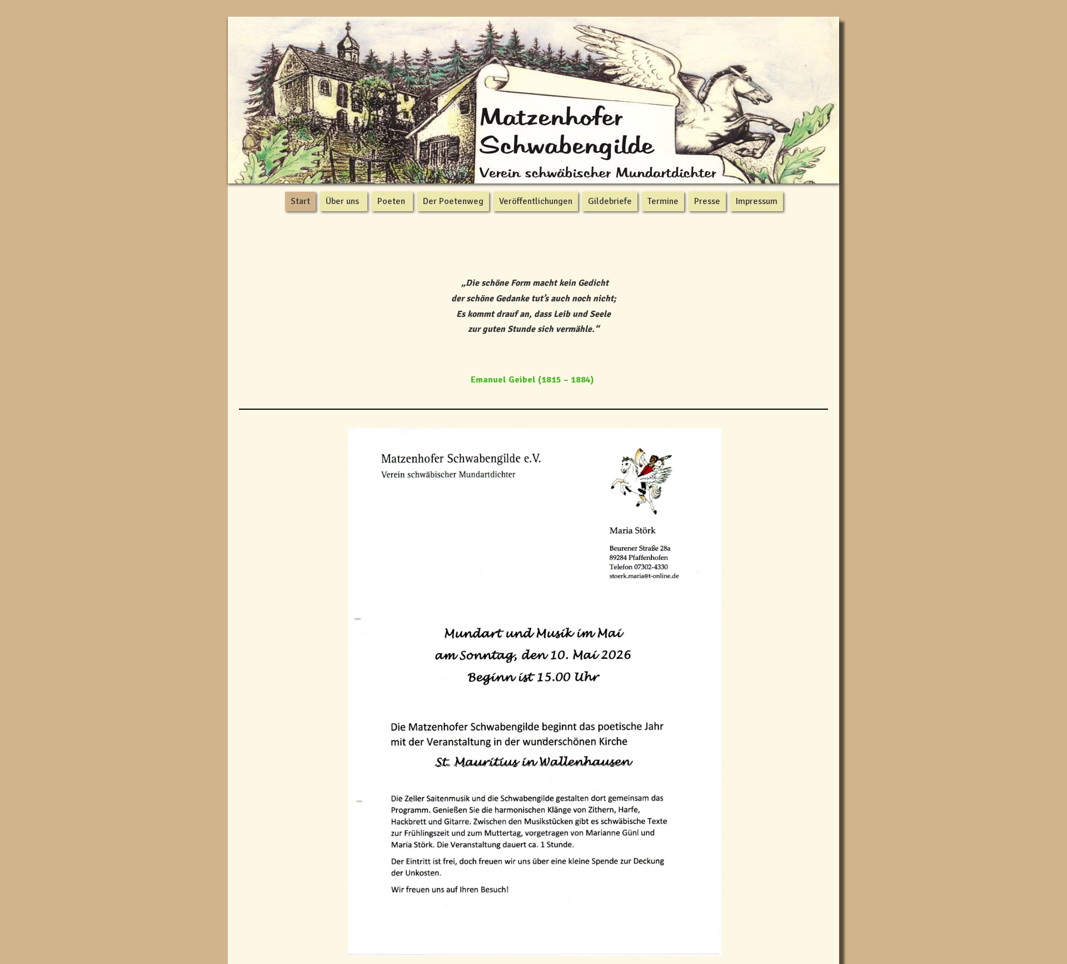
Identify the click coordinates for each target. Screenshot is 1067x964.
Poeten (391, 201)
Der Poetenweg (453, 201)
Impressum (756, 201)
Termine (663, 201)
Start (300, 201)
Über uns (342, 201)
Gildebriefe (610, 201)
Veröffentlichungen (535, 201)
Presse (707, 201)
